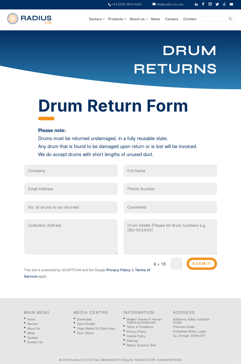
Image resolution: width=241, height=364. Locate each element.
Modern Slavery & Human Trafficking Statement (144, 320)
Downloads (84, 319)
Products (115, 19)
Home (31, 319)
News (155, 19)
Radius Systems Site (141, 345)
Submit (201, 264)
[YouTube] (231, 4)
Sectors (95, 19)
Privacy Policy (118, 270)
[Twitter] (217, 4)
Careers (171, 19)
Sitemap (132, 340)
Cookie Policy (136, 336)
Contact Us (35, 342)
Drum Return (85, 333)
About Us (33, 328)
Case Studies (86, 323)
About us (137, 19)
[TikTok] (224, 4)
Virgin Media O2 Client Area (96, 328)
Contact (189, 19)
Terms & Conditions (140, 326)
